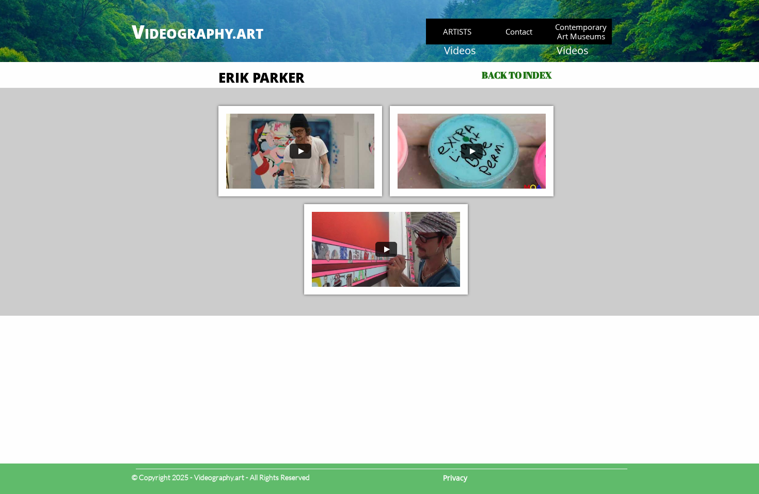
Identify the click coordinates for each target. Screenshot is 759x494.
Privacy (455, 478)
